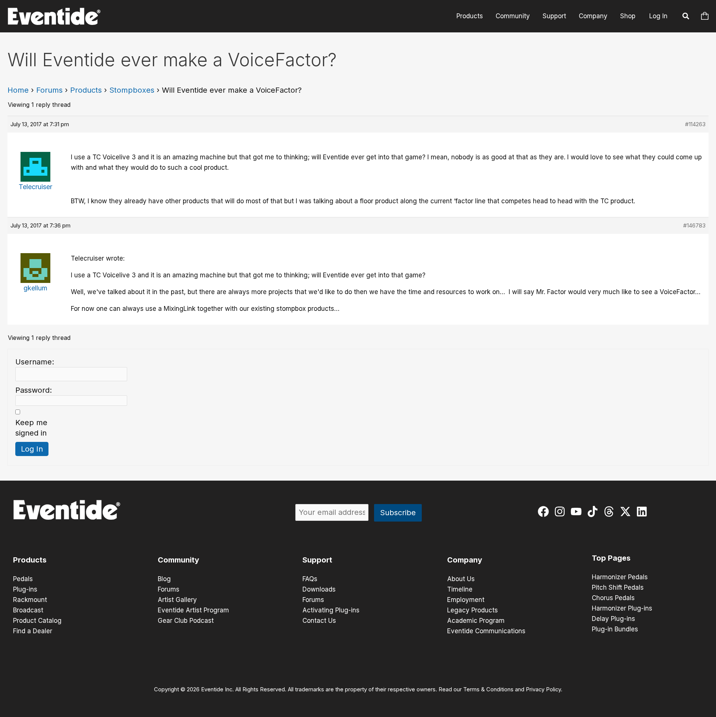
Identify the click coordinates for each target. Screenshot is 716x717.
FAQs (309, 579)
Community (513, 16)
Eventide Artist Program (193, 610)
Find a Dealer (32, 631)
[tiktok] (594, 511)
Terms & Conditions (488, 689)
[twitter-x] (627, 511)
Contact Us (319, 620)
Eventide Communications (486, 631)
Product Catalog (37, 620)
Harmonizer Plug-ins (622, 608)
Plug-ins (25, 589)
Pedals (23, 579)
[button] (686, 17)
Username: (34, 361)
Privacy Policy (543, 689)
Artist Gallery (177, 599)
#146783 (694, 225)
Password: (33, 390)
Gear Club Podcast (186, 620)
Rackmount (30, 599)
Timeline (459, 589)
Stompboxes (131, 90)
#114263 (695, 124)
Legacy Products (472, 610)
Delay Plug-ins (613, 618)
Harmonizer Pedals (620, 577)
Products (469, 16)
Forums (49, 90)
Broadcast (28, 610)
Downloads (319, 589)
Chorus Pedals (613, 598)
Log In (658, 16)
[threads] (610, 511)
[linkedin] (643, 511)
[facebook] (545, 511)
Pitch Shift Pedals (618, 587)
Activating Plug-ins (330, 610)
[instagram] (561, 511)
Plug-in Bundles (615, 629)
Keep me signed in (31, 427)
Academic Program (476, 620)
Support (554, 16)
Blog (164, 579)
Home (18, 90)
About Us (461, 579)
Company (593, 16)
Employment (465, 599)
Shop (627, 16)
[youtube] (578, 511)
